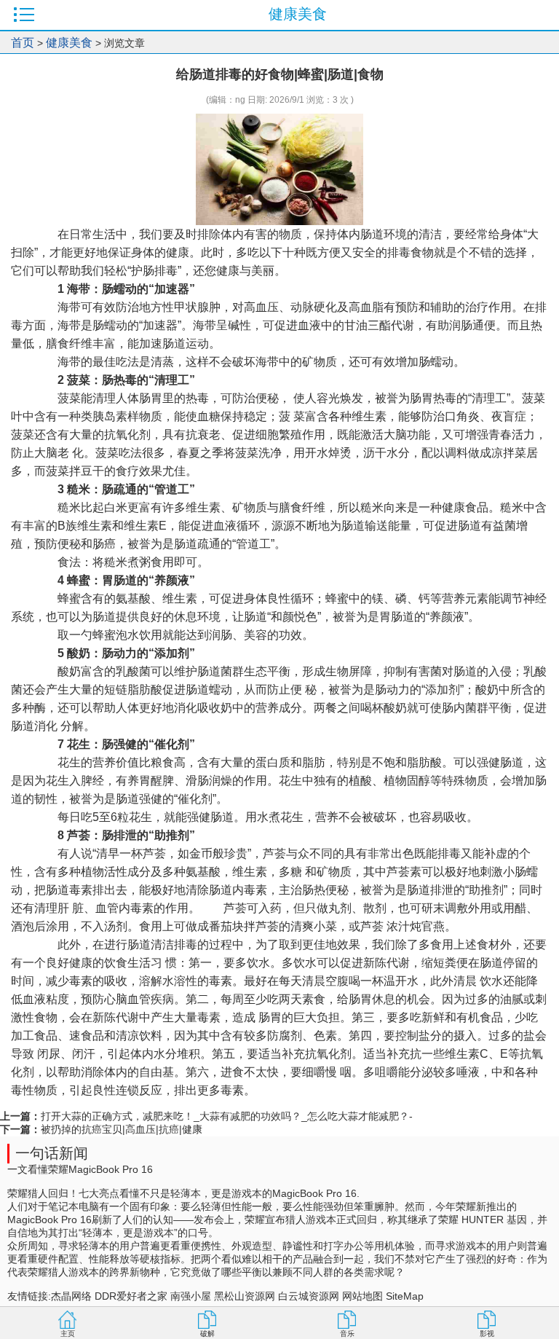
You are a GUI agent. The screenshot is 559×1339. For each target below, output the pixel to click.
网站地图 (362, 1296)
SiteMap (405, 1296)
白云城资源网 (308, 1296)
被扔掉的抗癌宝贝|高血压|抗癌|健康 (121, 1129)
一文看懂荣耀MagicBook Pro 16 (80, 1169)
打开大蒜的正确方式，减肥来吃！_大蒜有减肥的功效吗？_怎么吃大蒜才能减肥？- (227, 1116)
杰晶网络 (71, 1296)
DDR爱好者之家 (131, 1296)
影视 (487, 1334)
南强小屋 (190, 1296)
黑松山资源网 (244, 1296)
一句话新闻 (51, 1153)
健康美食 (69, 42)
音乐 (347, 1334)
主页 (67, 1334)
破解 (207, 1334)
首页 (22, 42)
